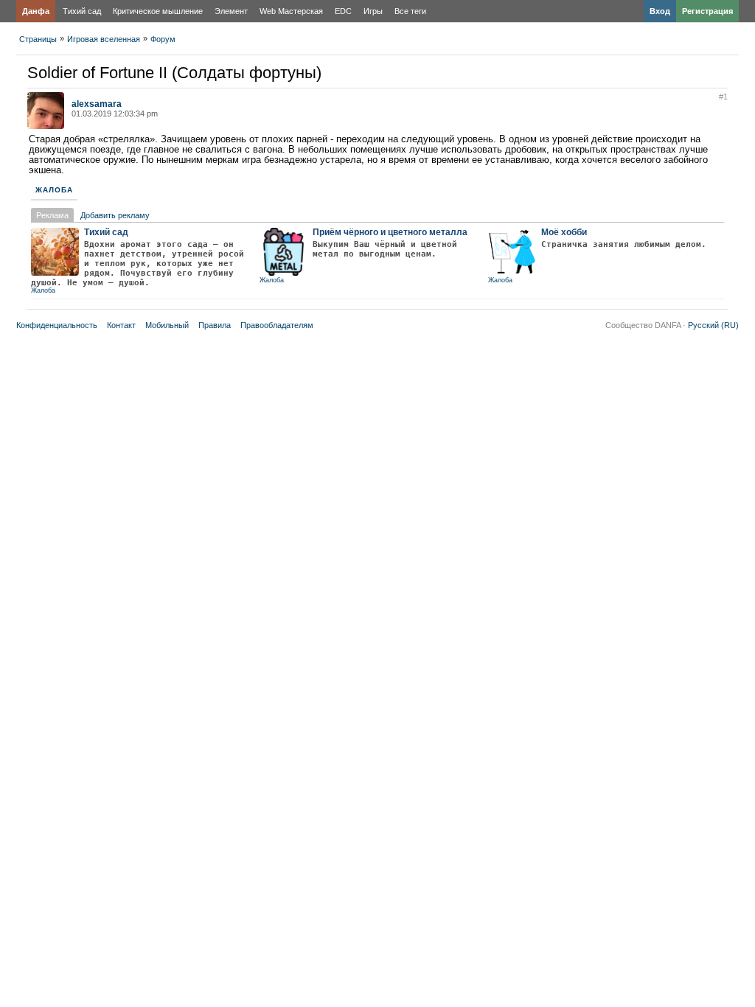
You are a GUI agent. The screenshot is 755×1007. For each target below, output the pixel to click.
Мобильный (167, 325)
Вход (660, 11)
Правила (214, 325)
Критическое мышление (158, 11)
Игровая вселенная (103, 39)
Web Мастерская (291, 11)
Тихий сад (82, 11)
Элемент (231, 11)
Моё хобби (564, 232)
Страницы (38, 39)
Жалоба (54, 190)
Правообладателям (276, 325)
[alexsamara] (45, 126)
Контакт (121, 325)
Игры (373, 11)
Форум (162, 39)
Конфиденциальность (56, 325)
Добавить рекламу (115, 215)
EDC (343, 11)
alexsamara (97, 104)
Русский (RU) (713, 325)
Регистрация (707, 11)
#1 (723, 96)
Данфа (35, 11)
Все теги (410, 11)
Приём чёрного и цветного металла (390, 232)
